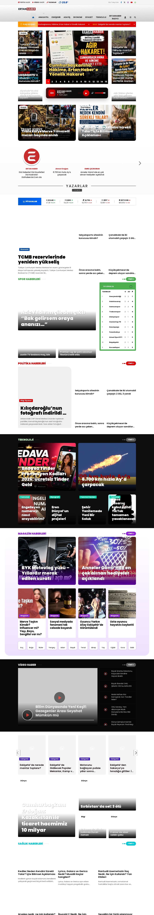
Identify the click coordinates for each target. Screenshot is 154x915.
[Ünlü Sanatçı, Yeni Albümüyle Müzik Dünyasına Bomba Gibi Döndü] (106, 712)
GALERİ (25, 2)
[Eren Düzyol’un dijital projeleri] (62, 524)
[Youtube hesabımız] (132, 2)
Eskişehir (56, 17)
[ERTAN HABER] (27, 9)
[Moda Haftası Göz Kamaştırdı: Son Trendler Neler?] (106, 700)
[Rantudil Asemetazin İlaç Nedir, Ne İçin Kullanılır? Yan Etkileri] (117, 857)
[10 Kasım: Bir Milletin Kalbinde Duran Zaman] (92, 837)
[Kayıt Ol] (125, 17)
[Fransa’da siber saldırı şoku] (122, 837)
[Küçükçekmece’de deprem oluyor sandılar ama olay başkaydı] (122, 255)
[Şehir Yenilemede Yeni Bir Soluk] (92, 524)
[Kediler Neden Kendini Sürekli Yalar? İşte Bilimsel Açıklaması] (107, 140)
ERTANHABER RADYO (115, 17)
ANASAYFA (43, 17)
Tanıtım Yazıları (88, 497)
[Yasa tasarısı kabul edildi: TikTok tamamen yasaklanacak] (122, 524)
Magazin (24, 615)
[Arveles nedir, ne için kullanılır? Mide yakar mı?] (37, 900)
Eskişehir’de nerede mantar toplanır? (70, 24)
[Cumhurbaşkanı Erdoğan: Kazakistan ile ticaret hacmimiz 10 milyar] (46, 836)
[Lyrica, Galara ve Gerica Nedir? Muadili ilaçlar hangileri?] (77, 857)
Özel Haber (86, 107)
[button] (33, 17)
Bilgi (22, 400)
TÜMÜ (77, 190)
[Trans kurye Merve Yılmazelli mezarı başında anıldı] (47, 140)
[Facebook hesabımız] (121, 2)
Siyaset (89, 17)
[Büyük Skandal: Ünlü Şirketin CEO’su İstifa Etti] (106, 689)
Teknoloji (101, 17)
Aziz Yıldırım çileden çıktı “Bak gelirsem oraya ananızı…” (123, 24)
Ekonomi (77, 17)
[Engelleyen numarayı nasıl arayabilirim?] (32, 524)
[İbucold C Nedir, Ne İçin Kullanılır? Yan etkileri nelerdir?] (77, 900)
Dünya (23, 780)
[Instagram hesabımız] (128, 2)
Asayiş (67, 17)
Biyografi (55, 497)
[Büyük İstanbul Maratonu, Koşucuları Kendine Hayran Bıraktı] (106, 676)
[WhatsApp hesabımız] (135, 2)
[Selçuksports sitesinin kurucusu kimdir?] (92, 220)
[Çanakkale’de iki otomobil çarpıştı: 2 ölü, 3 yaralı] (122, 220)
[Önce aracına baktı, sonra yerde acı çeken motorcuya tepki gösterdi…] (92, 255)
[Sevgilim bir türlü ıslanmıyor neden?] (117, 900)
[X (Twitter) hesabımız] (124, 2)
